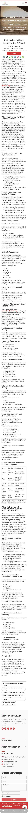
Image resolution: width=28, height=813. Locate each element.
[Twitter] (8, 728)
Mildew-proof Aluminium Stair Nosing (13, 684)
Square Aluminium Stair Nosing (13, 695)
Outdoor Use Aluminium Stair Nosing (12, 689)
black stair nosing (9, 705)
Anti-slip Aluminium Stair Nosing (13, 692)
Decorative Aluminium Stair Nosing (12, 698)
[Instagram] (14, 728)
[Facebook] (3, 728)
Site (25, 50)
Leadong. (4, 806)
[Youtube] (11, 728)
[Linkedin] (5, 728)
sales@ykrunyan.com (10, 761)
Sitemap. (10, 806)
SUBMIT (14, 799)
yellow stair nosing (9, 702)
